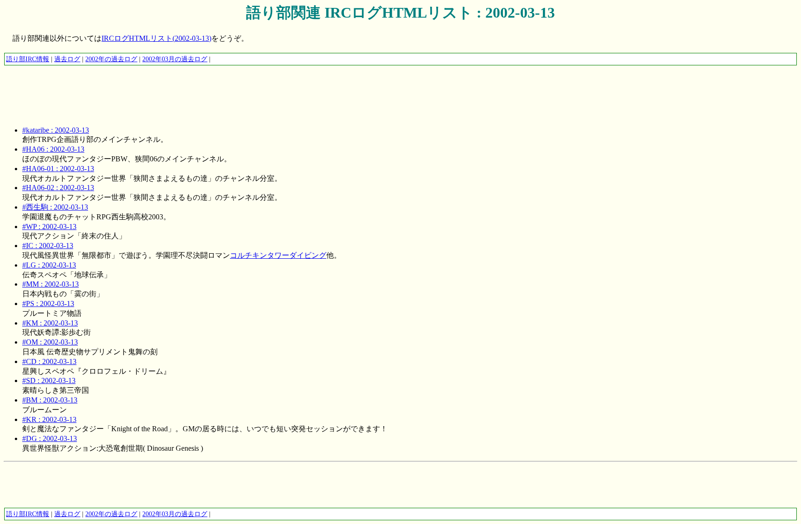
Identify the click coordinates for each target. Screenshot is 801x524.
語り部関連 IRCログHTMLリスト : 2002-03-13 (400, 12)
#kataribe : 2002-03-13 (55, 130)
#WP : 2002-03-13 (49, 226)
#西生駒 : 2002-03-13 (55, 207)
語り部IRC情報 (27, 59)
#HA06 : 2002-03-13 (53, 149)
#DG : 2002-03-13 (49, 438)
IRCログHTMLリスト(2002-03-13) (156, 38)
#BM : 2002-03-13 (49, 400)
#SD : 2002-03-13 (49, 380)
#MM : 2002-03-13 (50, 284)
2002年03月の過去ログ (174, 59)
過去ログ (67, 59)
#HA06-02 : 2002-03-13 (58, 188)
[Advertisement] (172, 87)
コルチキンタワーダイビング (278, 255)
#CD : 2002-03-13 (49, 361)
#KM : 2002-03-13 (50, 323)
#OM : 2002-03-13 (50, 342)
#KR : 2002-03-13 (49, 419)
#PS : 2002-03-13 (48, 303)
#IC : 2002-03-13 (47, 245)
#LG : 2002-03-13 (49, 265)
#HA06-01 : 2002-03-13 (58, 169)
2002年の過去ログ (111, 59)
